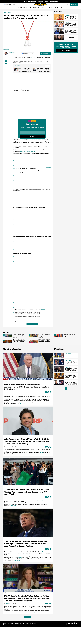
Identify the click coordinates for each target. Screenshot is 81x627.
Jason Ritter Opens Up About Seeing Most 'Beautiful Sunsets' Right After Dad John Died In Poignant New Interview (71, 32)
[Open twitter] (72, 623)
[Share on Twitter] (6, 63)
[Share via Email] (6, 65)
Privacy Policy (10, 623)
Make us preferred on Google (10, 4)
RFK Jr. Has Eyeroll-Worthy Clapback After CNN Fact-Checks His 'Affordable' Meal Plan (39, 1)
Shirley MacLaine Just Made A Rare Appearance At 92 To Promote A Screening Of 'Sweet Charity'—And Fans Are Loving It (71, 39)
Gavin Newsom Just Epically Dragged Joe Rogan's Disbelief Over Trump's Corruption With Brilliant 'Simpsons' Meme (71, 384)
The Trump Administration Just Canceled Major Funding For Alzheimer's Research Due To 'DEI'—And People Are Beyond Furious (26, 543)
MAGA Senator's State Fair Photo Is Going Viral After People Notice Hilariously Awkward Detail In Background (19, 341)
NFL (27, 606)
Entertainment (33, 7)
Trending (43, 7)
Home (5, 12)
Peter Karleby (8, 446)
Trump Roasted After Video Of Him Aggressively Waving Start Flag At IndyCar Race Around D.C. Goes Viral (26, 491)
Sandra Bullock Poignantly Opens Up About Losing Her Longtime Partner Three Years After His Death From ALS (71, 25)
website (43, 309)
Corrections (22, 623)
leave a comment (45, 53)
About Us (4, 623)
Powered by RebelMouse (74, 625)
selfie (13, 451)
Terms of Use (16, 623)
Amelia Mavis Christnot (10, 548)
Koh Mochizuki (12, 52)
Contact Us (34, 623)
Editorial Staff (28, 623)
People (50, 7)
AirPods (19, 186)
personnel (20, 557)
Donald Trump (68, 353)
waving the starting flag (40, 500)
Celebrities (67, 15)
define (29, 557)
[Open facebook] (69, 623)
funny (32, 57)
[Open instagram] (77, 623)
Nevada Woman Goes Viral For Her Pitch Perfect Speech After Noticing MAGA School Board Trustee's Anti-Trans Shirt (44, 336)
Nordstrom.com (6, 49)
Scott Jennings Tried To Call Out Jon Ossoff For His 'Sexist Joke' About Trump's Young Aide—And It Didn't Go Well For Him (71, 363)
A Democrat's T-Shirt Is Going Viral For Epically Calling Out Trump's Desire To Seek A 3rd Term (18, 336)
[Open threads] (74, 623)
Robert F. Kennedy (27, 395)
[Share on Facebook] (6, 61)
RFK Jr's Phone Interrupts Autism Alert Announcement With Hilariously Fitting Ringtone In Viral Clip (26, 386)
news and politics (22, 7)
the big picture (59, 7)
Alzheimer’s (15, 553)
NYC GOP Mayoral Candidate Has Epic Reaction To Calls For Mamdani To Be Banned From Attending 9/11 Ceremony (44, 341)
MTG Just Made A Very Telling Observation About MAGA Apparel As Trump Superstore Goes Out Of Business (71, 370)
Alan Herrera (8, 392)
